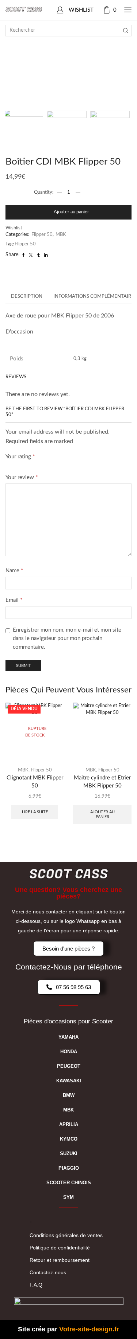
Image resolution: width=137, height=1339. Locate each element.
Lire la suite (35, 812)
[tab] (26, 297)
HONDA (68, 1051)
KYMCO (68, 1139)
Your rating (20, 456)
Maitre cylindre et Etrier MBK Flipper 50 (102, 782)
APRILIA (68, 1124)
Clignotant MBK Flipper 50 (35, 782)
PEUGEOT (68, 1066)
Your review (21, 477)
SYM (68, 1197)
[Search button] (125, 30)
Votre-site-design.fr (89, 1329)
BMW (69, 1095)
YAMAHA (68, 1037)
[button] (14, 63)
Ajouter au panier (71, 212)
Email (13, 600)
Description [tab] (26, 296)
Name (14, 570)
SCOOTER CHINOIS (68, 1182)
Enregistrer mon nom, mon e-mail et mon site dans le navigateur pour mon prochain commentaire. (67, 638)
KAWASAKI (68, 1080)
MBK (61, 234)
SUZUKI (68, 1153)
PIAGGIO (68, 1168)
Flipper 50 (42, 234)
